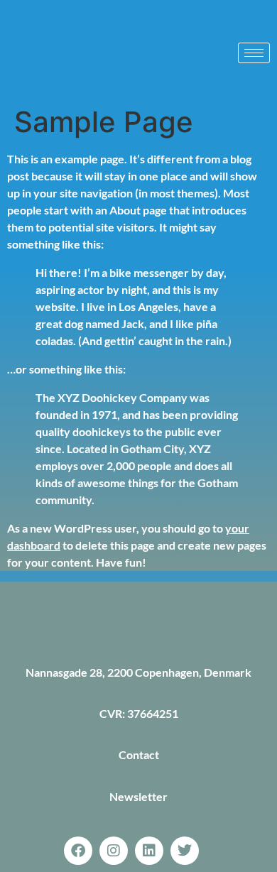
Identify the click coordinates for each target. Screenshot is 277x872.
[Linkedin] (149, 850)
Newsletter (138, 796)
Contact (139, 754)
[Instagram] (113, 850)
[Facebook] (78, 850)
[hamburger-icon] (254, 53)
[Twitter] (184, 850)
